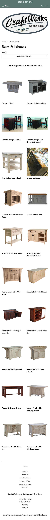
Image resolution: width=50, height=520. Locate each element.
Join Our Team (25, 478)
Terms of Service (25, 484)
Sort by (4, 52)
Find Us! (25, 487)
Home (4, 42)
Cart (46, 6)
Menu (7, 6)
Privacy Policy (25, 481)
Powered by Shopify (40, 515)
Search (25, 471)
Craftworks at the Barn (24, 515)
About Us (25, 474)
